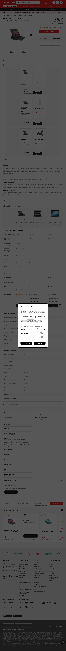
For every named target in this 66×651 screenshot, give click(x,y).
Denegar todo (26, 343)
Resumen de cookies (39, 326)
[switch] (41, 333)
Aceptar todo (39, 343)
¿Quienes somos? (32, 326)
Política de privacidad (24, 326)
